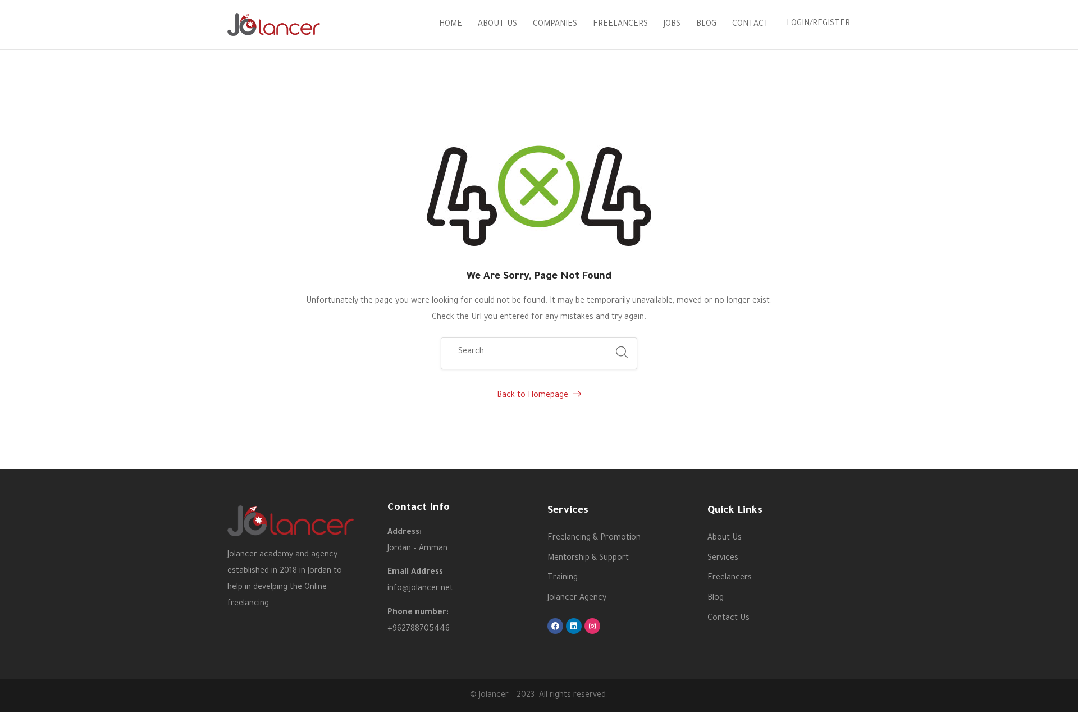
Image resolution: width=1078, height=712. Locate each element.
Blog (706, 24)
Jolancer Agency (576, 598)
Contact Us (728, 618)
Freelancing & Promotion (594, 538)
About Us (497, 24)
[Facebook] (555, 626)
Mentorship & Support (588, 558)
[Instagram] (592, 626)
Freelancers (620, 24)
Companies (555, 24)
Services (722, 558)
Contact (750, 24)
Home (450, 24)
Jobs (672, 24)
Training (562, 578)
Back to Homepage (532, 395)
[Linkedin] (574, 626)
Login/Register (818, 24)
